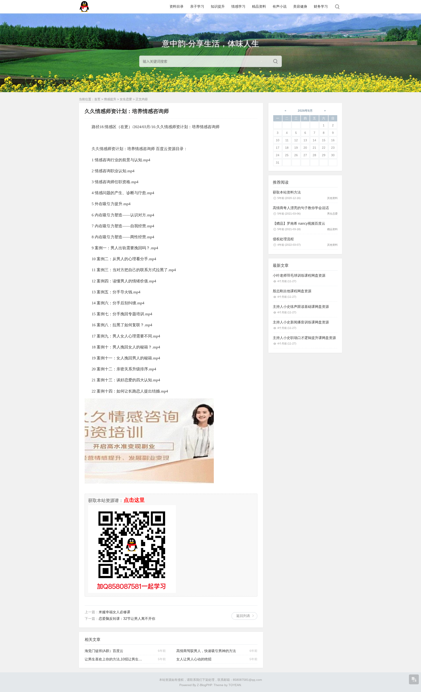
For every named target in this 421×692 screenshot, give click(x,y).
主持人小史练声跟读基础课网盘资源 (301, 306)
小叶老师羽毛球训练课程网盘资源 (299, 275)
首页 (97, 99)
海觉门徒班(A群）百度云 (104, 651)
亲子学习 (197, 6)
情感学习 (238, 6)
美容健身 (300, 6)
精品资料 (259, 6)
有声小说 (280, 6)
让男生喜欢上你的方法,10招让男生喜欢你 (115, 659)
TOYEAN (234, 685)
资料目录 (176, 6)
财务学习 (321, 6)
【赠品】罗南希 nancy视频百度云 (299, 223)
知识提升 (218, 6)
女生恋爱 (126, 99)
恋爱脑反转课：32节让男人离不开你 (127, 618)
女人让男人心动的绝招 (193, 659)
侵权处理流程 (283, 239)
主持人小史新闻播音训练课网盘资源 (301, 322)
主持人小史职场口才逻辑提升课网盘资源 (304, 338)
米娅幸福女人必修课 (114, 612)
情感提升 (110, 99)
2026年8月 (305, 110)
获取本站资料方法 (287, 192)
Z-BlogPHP (204, 685)
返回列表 (243, 616)
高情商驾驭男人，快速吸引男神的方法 (206, 651)
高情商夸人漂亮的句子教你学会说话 (301, 208)
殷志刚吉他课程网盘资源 (292, 291)
